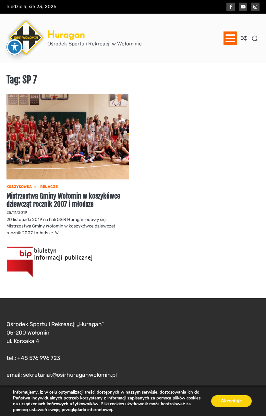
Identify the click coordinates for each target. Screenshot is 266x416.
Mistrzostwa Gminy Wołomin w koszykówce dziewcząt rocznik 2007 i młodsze (63, 200)
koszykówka (19, 187)
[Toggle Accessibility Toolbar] (14, 47)
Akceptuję (231, 401)
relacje (49, 187)
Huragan (66, 34)
